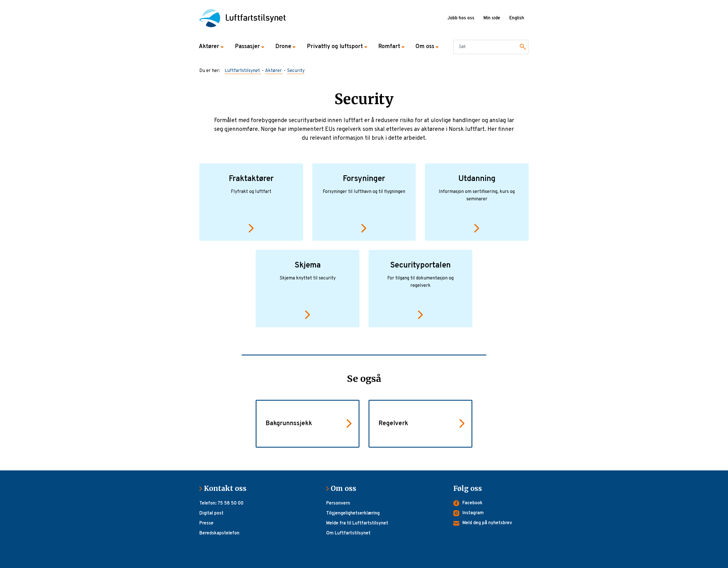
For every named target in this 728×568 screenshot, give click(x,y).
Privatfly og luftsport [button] (335, 46)
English (516, 18)
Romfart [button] (389, 46)
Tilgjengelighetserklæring (353, 513)
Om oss (345, 488)
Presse (206, 523)
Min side (491, 18)
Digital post (211, 513)
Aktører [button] (209, 46)
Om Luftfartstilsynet (348, 533)
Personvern (338, 503)
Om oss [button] (424, 46)
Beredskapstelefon (219, 533)
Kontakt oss (227, 488)
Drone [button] (283, 46)
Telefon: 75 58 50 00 (221, 503)
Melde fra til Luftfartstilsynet (357, 523)
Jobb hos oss (460, 18)
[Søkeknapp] (522, 47)
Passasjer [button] (247, 46)
